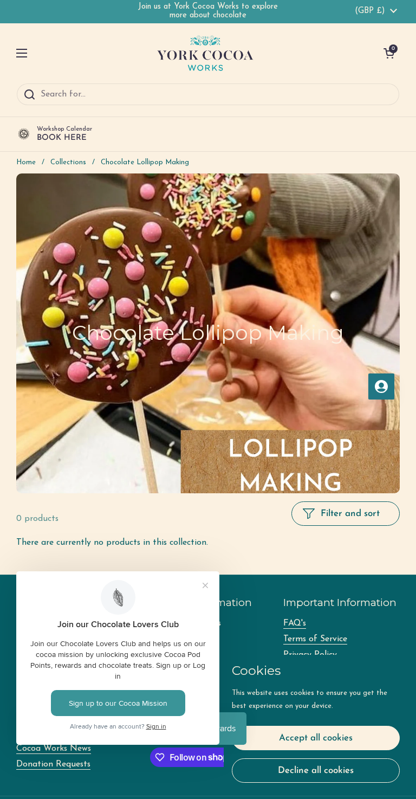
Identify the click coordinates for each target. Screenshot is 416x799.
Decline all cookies (316, 770)
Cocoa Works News (53, 748)
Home (26, 162)
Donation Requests (53, 764)
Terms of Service (315, 639)
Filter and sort (350, 513)
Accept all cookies (316, 738)
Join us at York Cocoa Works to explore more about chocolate (208, 11)
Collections (68, 162)
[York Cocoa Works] (205, 53)
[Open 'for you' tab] (381, 386)
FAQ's (294, 623)
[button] (389, 53)
